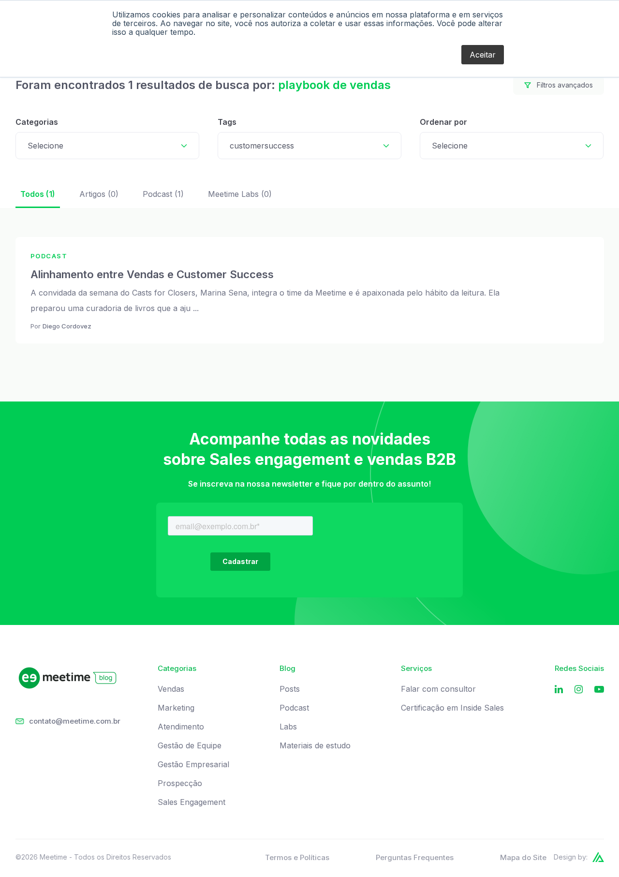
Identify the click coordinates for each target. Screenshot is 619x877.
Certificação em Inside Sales (452, 708)
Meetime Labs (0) (240, 194)
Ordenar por (443, 122)
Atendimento (181, 726)
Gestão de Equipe (189, 745)
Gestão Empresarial (193, 764)
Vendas (171, 689)
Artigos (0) (98, 194)
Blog (287, 668)
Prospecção (180, 783)
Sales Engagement (191, 802)
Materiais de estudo (315, 745)
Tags (227, 122)
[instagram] (579, 689)
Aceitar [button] (483, 54)
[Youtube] (599, 689)
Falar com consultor (438, 689)
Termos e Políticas (297, 857)
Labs (288, 726)
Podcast (294, 708)
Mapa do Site (523, 857)
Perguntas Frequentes (415, 857)
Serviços (416, 668)
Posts (290, 689)
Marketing (176, 708)
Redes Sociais (579, 668)
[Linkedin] (559, 689)
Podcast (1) (163, 194)
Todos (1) (37, 194)
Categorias (36, 122)
